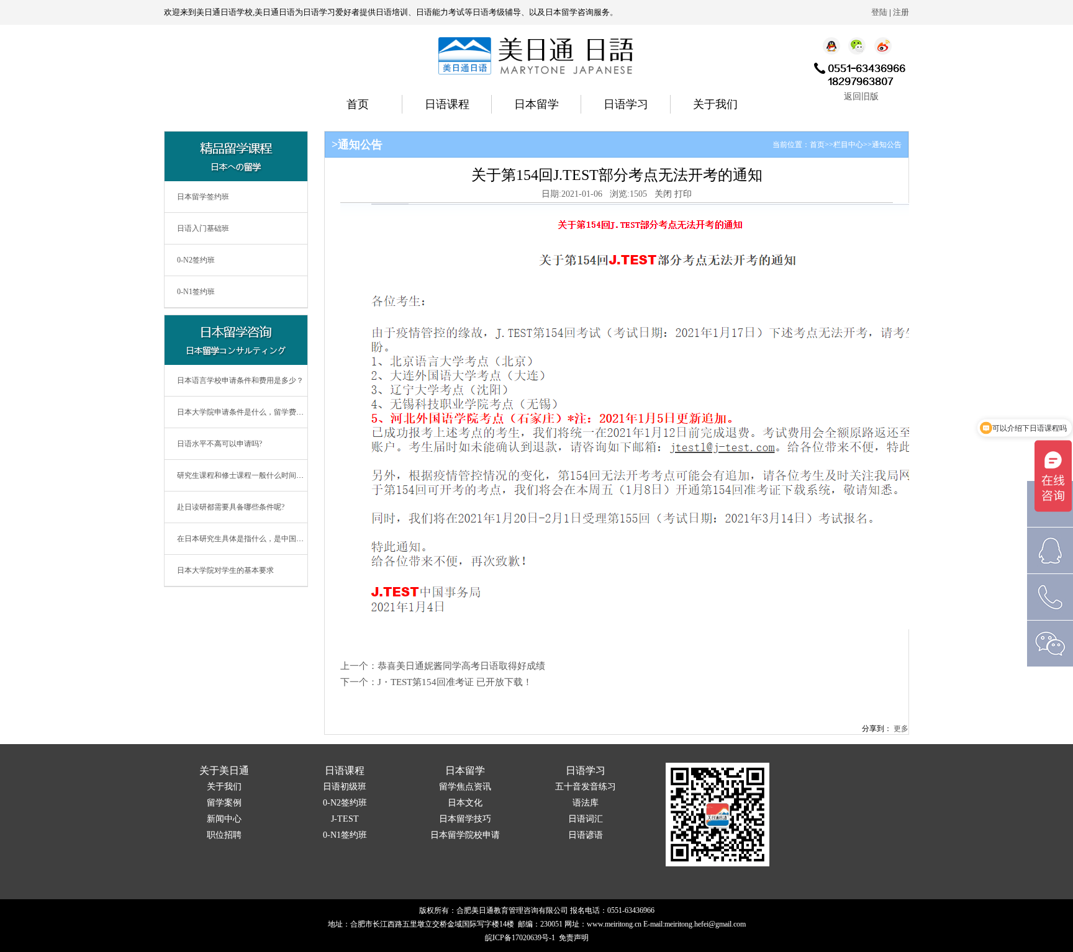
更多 (901, 728)
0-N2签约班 (196, 260)
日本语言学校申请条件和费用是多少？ (240, 380)
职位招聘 (224, 835)
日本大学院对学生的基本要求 (225, 570)
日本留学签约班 (203, 196)
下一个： (359, 682)
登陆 (879, 12)
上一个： (359, 666)
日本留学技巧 (465, 819)
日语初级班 (344, 786)
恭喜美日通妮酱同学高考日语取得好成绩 (461, 666)
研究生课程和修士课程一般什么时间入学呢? (249, 475)
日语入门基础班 (203, 228)
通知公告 (887, 144)
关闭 (663, 194)
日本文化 (465, 802)
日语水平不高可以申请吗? (219, 443)
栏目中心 (848, 144)
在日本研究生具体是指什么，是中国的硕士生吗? (257, 538)
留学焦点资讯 (465, 786)
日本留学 (536, 104)
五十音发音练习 (585, 786)
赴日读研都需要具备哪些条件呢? (230, 507)
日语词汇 (585, 819)
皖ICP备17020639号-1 (520, 937)
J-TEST (345, 819)
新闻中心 (224, 819)
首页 (357, 104)
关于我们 (715, 104)
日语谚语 (585, 835)
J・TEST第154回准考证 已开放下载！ (455, 682)
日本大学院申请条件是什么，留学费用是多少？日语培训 (270, 412)
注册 (901, 12)
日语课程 (447, 104)
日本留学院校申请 (465, 835)
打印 (683, 194)
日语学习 (626, 104)
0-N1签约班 (196, 291)
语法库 (586, 802)
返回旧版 (861, 96)
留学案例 (224, 802)
